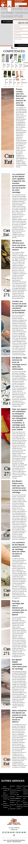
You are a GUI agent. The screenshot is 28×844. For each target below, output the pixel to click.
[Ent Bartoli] (9, 6)
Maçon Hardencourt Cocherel (5, 788)
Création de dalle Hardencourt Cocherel (18, 794)
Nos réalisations (8, 22)
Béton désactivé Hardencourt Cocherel (5, 795)
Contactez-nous (16, 841)
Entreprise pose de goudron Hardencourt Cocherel (25, 801)
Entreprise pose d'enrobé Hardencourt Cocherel (25, 789)
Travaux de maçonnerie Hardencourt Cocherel (18, 804)
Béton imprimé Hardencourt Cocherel (5, 804)
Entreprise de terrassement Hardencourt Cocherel (11, 789)
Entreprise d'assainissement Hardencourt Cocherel (11, 799)
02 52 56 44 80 (8, 832)
